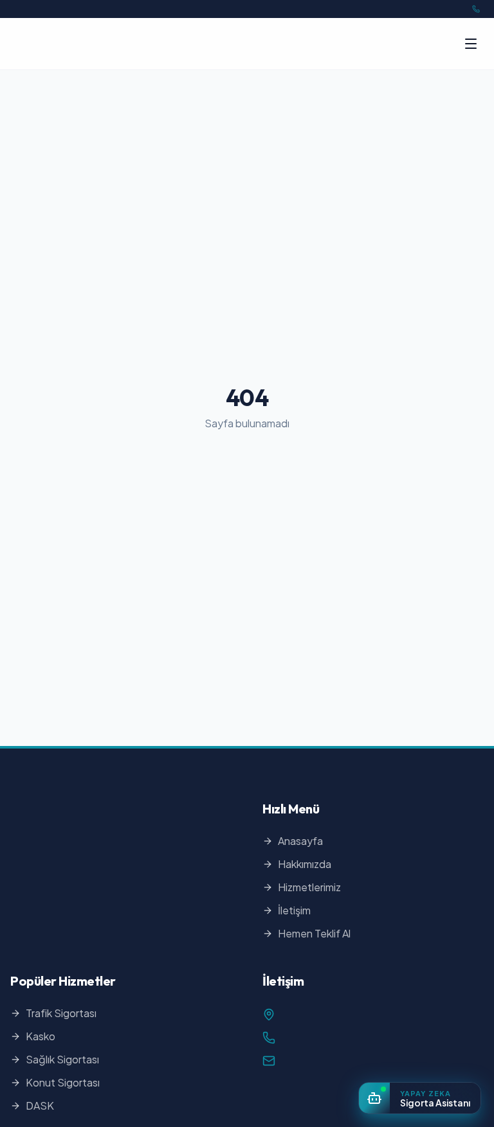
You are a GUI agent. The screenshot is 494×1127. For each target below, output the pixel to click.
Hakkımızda (304, 864)
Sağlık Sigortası (62, 1059)
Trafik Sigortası (61, 1013)
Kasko (40, 1036)
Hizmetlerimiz (309, 887)
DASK (40, 1105)
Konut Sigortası (63, 1082)
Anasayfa (300, 840)
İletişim (294, 910)
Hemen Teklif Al (314, 933)
